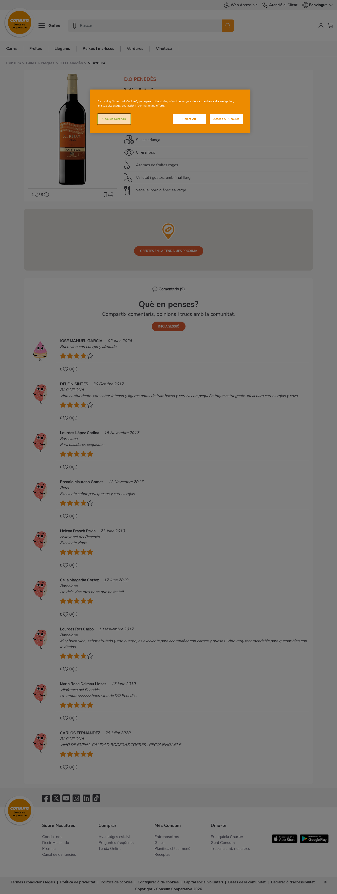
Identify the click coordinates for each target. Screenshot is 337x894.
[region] (170, 111)
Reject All (189, 119)
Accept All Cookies (226, 119)
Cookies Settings (114, 119)
